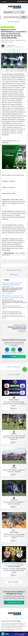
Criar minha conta (14, 602)
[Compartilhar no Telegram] (18, 50)
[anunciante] (14, 274)
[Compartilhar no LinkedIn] (23, 50)
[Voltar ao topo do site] (26, 349)
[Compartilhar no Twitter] (9, 50)
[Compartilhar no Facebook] (4, 50)
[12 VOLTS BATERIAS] (14, 21)
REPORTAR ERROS (21, 70)
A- (7, 70)
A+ (11, 70)
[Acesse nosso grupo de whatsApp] (14, 633)
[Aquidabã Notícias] (14, 6)
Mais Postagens (13, 582)
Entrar (4, 1)
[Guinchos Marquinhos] (14, 367)
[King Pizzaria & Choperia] (14, 270)
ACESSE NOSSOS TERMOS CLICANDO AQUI (12, 630)
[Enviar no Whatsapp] (14, 50)
